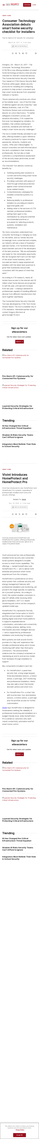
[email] (26, 53)
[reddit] (23, 53)
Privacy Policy (20, 1130)
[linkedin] (16, 53)
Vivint (24, 499)
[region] (19, 1131)
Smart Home (6, 15)
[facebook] (13, 53)
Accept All (19, 1135)
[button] (3, 4)
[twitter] (19, 53)
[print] (36, 53)
